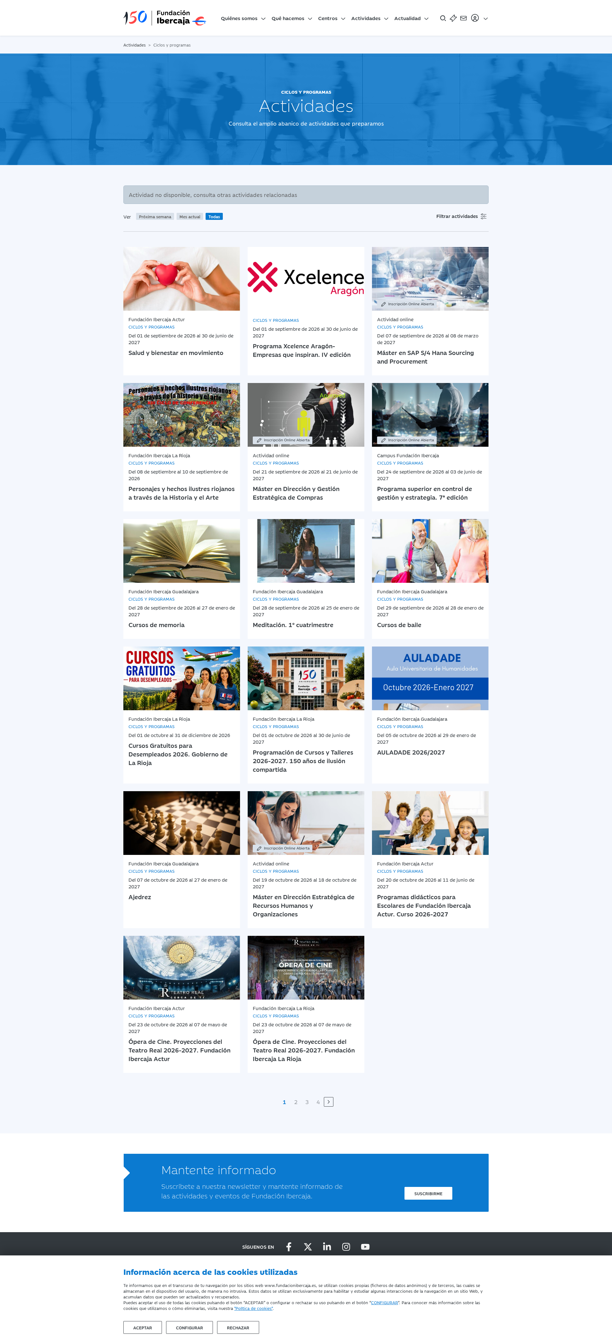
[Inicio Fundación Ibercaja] (164, 18)
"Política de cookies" (253, 1308)
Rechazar (238, 1327)
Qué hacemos (288, 17)
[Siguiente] (328, 1102)
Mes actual (189, 216)
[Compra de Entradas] (453, 18)
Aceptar (142, 1327)
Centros (328, 17)
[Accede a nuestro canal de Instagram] (346, 1246)
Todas (214, 216)
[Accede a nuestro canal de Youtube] (365, 1246)
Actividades (366, 17)
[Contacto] (463, 18)
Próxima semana (155, 216)
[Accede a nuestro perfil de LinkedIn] (327, 1246)
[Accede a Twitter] (307, 1246)
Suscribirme (428, 1193)
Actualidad (407, 17)
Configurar (189, 1327)
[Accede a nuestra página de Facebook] (288, 1246)
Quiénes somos (239, 17)
